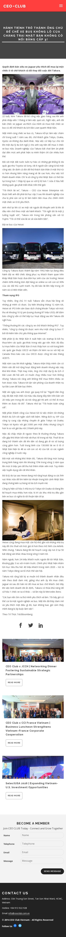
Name (7, 835)
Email (6, 852)
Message (8, 861)
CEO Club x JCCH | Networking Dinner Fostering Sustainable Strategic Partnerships (31, 670)
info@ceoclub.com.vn (19, 913)
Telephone (9, 843)
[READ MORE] (14, 685)
